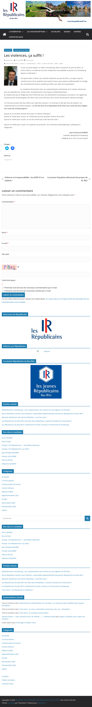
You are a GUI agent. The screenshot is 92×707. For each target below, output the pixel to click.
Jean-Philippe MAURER (10, 453)
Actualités (55, 32)
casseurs (22, 63)
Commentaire (8, 202)
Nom (5, 232)
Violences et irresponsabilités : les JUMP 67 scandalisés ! (24, 179)
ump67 (61, 63)
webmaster (9, 60)
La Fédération (15, 32)
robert (39, 63)
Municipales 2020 (8, 503)
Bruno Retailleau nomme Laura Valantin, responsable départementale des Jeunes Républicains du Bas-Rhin (42, 414)
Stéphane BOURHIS (9, 464)
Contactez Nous (16, 37)
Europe (4, 499)
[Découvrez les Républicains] (46, 329)
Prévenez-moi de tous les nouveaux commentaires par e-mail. (30, 287)
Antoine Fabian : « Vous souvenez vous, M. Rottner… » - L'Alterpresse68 (28, 616)
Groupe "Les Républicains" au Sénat (15, 449)
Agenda (67, 32)
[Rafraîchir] (18, 266)
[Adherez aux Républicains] (46, 353)
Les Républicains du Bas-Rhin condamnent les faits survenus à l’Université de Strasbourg (35, 425)
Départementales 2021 (10, 495)
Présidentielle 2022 (9, 506)
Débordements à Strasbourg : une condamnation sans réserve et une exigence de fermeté (36, 410)
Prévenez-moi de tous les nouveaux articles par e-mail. (27, 291)
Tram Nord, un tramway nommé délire (33, 613)
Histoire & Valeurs (8, 680)
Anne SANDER (7, 438)
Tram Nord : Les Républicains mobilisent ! (17, 590)
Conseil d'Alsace (8, 488)
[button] (22, 31)
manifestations (31, 63)
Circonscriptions (8, 481)
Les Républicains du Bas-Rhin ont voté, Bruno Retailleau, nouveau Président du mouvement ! (37, 421)
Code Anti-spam (8, 280)
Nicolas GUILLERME (9, 456)
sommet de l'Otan (47, 63)
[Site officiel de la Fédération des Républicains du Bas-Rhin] (46, 1)
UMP (55, 63)
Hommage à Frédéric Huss (26, 623)
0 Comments (30, 60)
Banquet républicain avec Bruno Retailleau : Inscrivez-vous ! (24, 417)
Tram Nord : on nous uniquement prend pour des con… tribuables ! (44, 609)
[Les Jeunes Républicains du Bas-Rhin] (46, 382)
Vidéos (4, 510)
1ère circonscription (12, 63)
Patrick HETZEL (7, 460)
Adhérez (77, 32)
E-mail (5, 243)
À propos (5, 676)
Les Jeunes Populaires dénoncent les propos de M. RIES (67, 179)
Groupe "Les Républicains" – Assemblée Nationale (20, 445)
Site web (5, 254)
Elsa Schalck (6, 441)
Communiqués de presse (21, 50)
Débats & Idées (7, 492)
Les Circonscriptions (36, 32)
